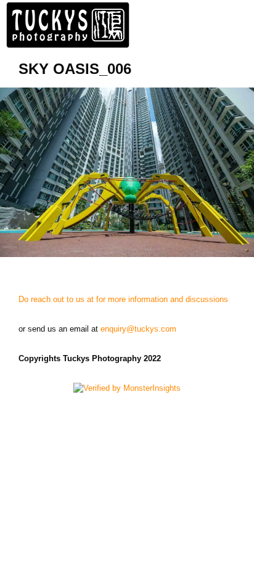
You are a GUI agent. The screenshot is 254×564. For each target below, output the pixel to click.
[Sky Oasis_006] (127, 172)
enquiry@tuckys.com (138, 328)
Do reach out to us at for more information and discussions (123, 299)
